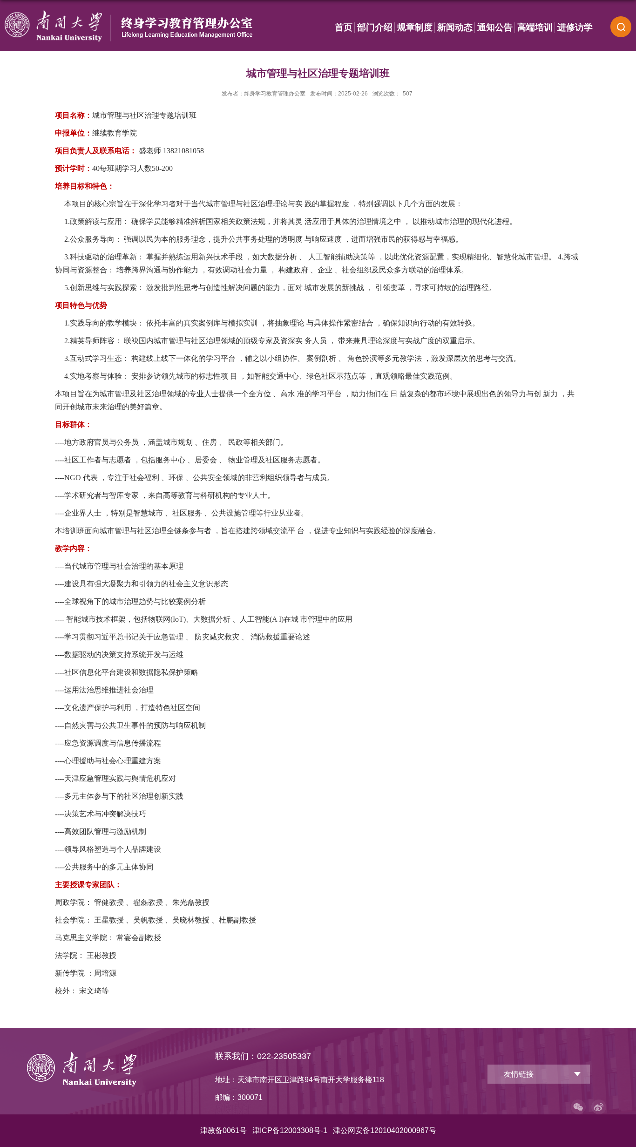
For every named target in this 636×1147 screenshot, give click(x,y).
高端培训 (535, 27)
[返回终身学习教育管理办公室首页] (81, 1055)
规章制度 (415, 27)
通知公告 (495, 27)
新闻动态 (455, 27)
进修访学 (575, 27)
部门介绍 (374, 27)
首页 (343, 27)
